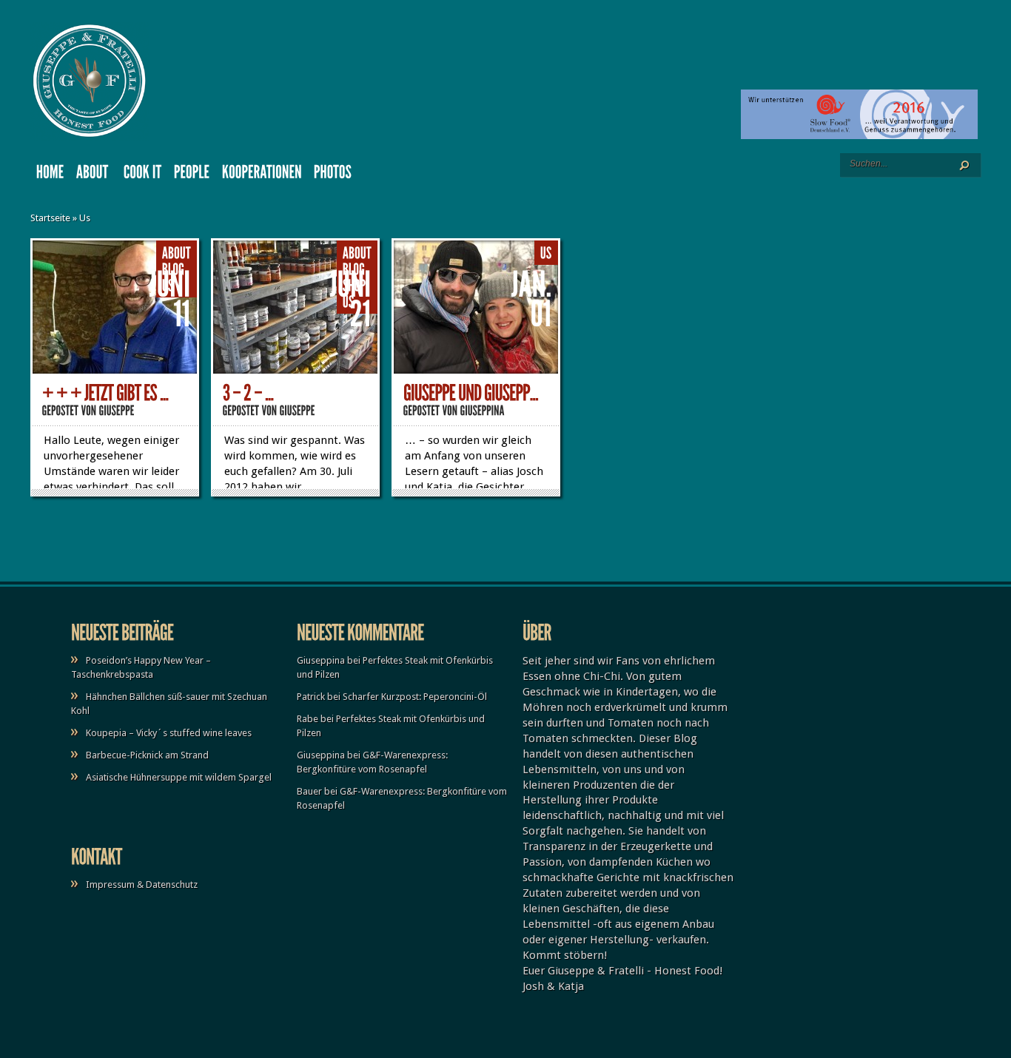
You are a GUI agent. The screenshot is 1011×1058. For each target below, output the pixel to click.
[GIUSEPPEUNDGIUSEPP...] (470, 393)
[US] (546, 253)
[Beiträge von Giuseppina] (482, 410)
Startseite (50, 217)
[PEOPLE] (192, 175)
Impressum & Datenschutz (142, 884)
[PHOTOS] (333, 175)
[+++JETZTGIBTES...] (105, 393)
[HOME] (50, 175)
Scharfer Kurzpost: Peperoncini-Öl (415, 696)
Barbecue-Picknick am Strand (147, 755)
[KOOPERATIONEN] (262, 175)
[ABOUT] (94, 175)
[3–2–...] (248, 393)
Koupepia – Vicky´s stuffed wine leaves (169, 732)
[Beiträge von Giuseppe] (117, 410)
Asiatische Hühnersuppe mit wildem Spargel (179, 777)
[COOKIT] (143, 175)
